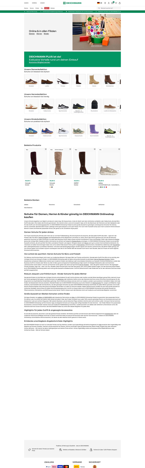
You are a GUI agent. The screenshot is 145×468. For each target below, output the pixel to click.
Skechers (52, 204)
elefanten (101, 204)
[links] (118, 81)
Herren (39, 34)
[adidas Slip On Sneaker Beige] (109, 171)
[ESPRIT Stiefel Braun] (84, 171)
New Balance (28, 207)
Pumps (117, 239)
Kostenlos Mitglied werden (39, 62)
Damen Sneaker (43, 237)
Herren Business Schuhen (102, 259)
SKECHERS (48, 297)
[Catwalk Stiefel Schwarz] (51, 187)
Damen (32, 34)
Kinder (46, 34)
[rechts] (118, 170)
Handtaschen (109, 313)
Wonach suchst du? (107, 8)
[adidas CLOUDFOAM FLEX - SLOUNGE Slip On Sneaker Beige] (99, 187)
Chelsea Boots (76, 241)
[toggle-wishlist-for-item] (46, 149)
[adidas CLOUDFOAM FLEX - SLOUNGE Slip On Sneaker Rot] (106, 187)
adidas (26, 204)
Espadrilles (116, 245)
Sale (100, 324)
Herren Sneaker (84, 264)
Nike (73, 297)
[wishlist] (116, 3)
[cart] (119, 3)
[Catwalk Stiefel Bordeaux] (35, 171)
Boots (86, 243)
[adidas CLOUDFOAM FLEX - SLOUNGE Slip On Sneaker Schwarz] (100, 187)
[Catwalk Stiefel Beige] (60, 171)
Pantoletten (81, 245)
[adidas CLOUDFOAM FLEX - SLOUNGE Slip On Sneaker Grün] (102, 187)
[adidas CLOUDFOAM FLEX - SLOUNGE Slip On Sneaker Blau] (104, 187)
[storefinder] (105, 3)
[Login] (109, 3)
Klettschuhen (97, 283)
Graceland (77, 204)
